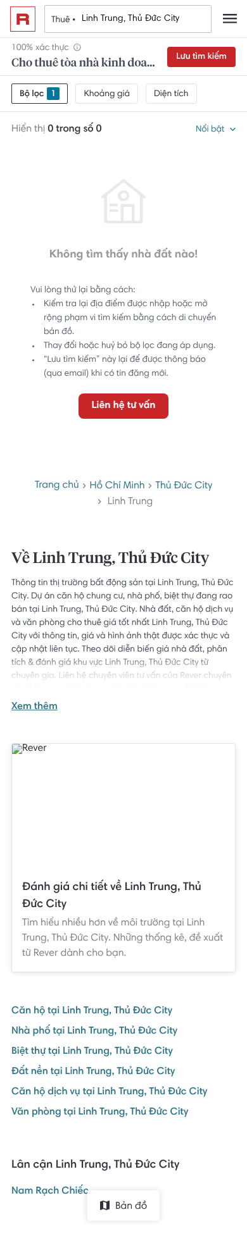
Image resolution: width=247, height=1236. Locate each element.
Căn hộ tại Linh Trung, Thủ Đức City (91, 1011)
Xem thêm (34, 707)
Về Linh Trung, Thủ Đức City (110, 559)
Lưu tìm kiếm (201, 57)
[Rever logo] (22, 19)
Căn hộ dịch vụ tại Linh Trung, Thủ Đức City (109, 1092)
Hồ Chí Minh (117, 486)
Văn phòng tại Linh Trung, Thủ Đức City (99, 1113)
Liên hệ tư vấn (123, 406)
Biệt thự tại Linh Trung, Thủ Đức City (92, 1052)
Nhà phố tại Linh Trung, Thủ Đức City (94, 1032)
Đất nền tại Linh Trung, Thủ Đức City (93, 1072)
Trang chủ (57, 486)
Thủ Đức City (183, 486)
